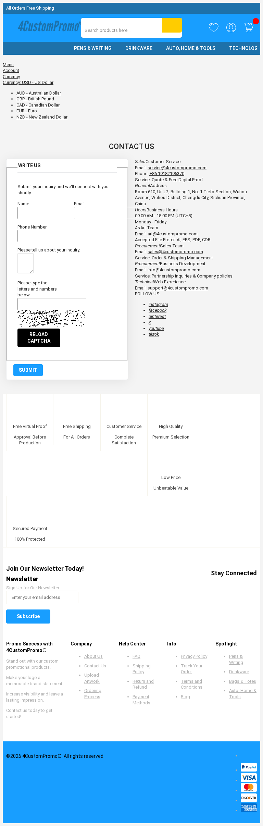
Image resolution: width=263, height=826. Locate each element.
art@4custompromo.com (173, 233)
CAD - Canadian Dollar (38, 105)
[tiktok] (251, 585)
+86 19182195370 (166, 173)
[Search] (172, 25)
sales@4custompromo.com (175, 251)
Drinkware (239, 671)
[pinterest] (212, 585)
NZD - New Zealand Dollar (41, 117)
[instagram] (238, 585)
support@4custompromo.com (178, 288)
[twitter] (199, 585)
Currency (11, 76)
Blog (185, 696)
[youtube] (225, 585)
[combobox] (115, 30)
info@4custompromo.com (174, 269)
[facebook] (185, 585)
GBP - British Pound (35, 98)
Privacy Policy (194, 656)
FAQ (136, 656)
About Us (93, 656)
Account (11, 70)
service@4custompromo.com (177, 167)
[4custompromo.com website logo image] (49, 27)
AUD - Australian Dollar (38, 93)
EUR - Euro (26, 110)
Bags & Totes (242, 681)
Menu (8, 64)
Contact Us (95, 665)
